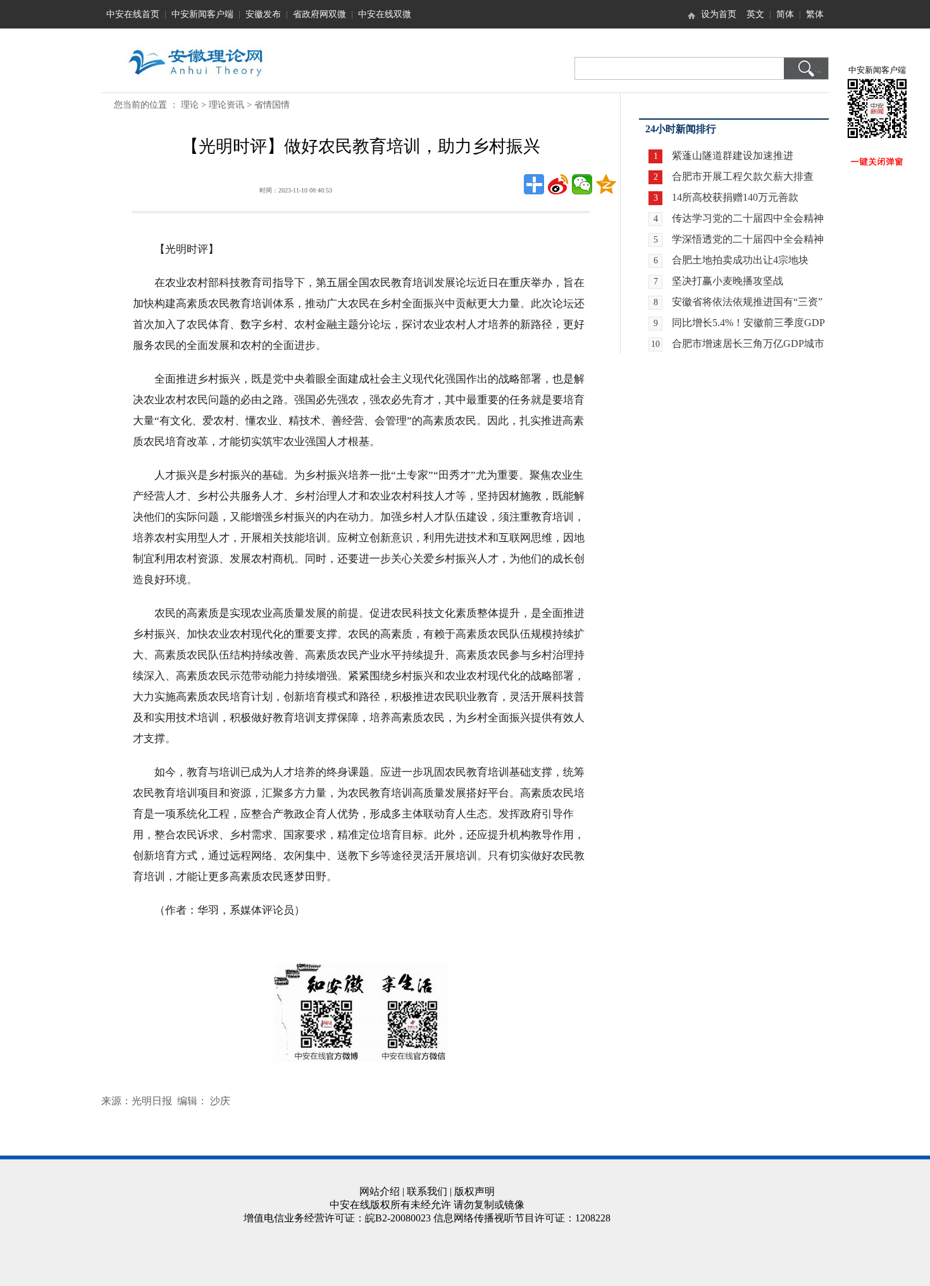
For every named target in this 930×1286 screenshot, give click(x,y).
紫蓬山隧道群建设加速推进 (732, 155)
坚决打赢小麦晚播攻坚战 (727, 280)
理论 (190, 105)
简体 (785, 14)
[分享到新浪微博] (558, 184)
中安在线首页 (132, 14)
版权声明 (474, 1191)
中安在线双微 (384, 14)
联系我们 (427, 1191)
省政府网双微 (319, 14)
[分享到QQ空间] (606, 184)
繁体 (815, 14)
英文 (755, 14)
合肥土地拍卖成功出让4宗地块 (740, 260)
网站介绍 (379, 1191)
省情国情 (272, 105)
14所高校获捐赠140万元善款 (735, 197)
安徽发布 (263, 14)
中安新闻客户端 (202, 14)
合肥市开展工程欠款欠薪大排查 (743, 176)
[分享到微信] (582, 184)
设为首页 (718, 14)
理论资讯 (226, 105)
